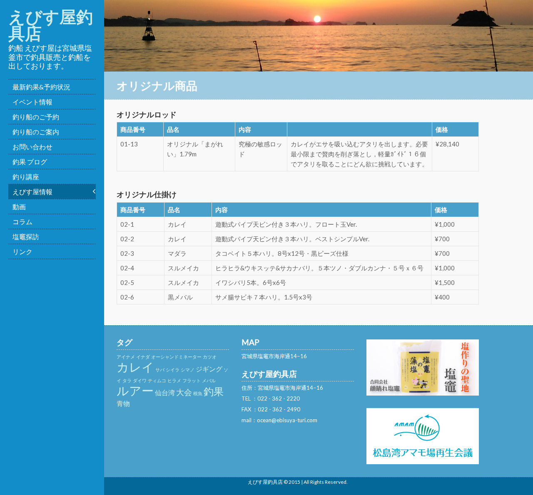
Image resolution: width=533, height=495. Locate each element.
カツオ (210, 356)
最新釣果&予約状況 (41, 87)
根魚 (197, 393)
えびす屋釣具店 (50, 25)
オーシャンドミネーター (176, 356)
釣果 (214, 391)
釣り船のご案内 (35, 132)
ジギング (209, 369)
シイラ (172, 369)
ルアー (135, 390)
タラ (127, 380)
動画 (19, 206)
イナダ (143, 356)
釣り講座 (25, 177)
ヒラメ (174, 380)
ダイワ (140, 380)
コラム (22, 221)
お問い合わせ (32, 147)
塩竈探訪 (25, 236)
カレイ (135, 366)
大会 (184, 392)
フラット (191, 380)
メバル (209, 380)
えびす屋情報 (32, 192)
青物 (123, 403)
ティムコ (157, 380)
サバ (159, 369)
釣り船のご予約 (35, 117)
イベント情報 (32, 102)
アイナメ (126, 356)
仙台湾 (165, 392)
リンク (22, 251)
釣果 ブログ (29, 162)
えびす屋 (258, 482)
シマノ (187, 369)
